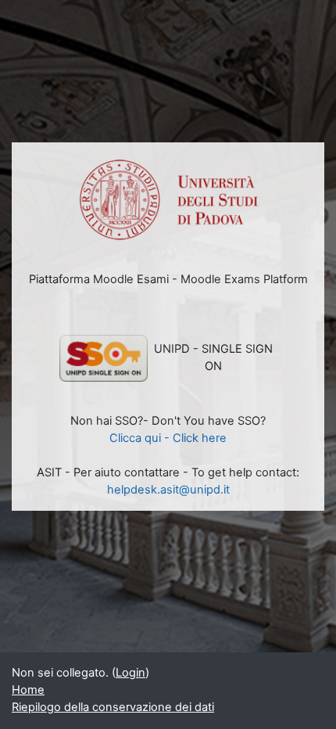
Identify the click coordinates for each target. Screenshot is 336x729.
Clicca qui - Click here (168, 438)
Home (28, 690)
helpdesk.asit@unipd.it (168, 490)
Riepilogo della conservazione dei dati (113, 707)
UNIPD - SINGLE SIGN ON (213, 357)
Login (130, 673)
